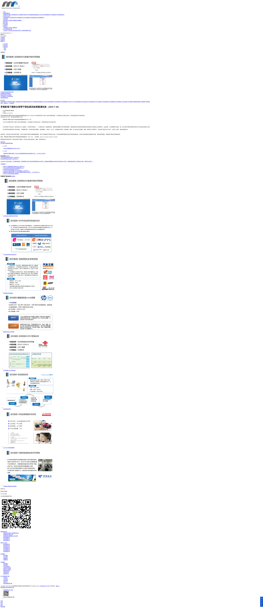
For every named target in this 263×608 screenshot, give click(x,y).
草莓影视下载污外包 (24, 14)
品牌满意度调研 (136, 101)
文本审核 (10, 20)
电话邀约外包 (20, 17)
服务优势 (5, 21)
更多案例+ (12, 176)
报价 (5, 49)
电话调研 (130, 101)
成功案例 (5, 24)
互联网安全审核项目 (5, 93)
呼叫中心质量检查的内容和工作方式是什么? (14, 166)
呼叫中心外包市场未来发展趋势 (11, 173)
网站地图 (3, 587)
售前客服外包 (61, 14)
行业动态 (10, 27)
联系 (2, 605)
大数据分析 (6, 572)
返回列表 (3, 141)
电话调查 (119, 101)
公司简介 (5, 30)
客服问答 (15, 27)
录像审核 (15, 20)
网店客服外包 (47, 14)
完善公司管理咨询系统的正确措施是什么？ (13, 168)
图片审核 (5, 20)
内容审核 (5, 19)
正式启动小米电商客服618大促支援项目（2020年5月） (16, 170)
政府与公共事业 (7, 569)
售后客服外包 (54, 14)
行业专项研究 (124, 101)
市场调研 (143, 101)
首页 (4, 11)
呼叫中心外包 (6, 16)
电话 (2, 602)
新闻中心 (5, 26)
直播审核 (19, 20)
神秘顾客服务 (6, 570)
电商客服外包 (6, 13)
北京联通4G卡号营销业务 (7, 96)
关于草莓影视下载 (7, 29)
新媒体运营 (6, 573)
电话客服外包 (6, 17)
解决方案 (5, 23)
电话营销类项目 (4, 97)
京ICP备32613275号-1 (45, 586)
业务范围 (15, 30)
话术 (5, 48)
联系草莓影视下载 (26, 30)
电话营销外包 (34, 17)
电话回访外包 (13, 17)
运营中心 (19, 30)
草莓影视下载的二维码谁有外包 (11, 14)
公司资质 (10, 30)
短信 (2, 603)
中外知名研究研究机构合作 (7, 92)
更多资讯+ (7, 156)
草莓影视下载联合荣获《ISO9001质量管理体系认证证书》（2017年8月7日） (21, 172)
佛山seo (57, 586)
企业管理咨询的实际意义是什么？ (11, 169)
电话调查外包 (41, 17)
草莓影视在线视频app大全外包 (36, 14)
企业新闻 (5, 27)
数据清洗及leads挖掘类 (6, 94)
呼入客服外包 (27, 17)
